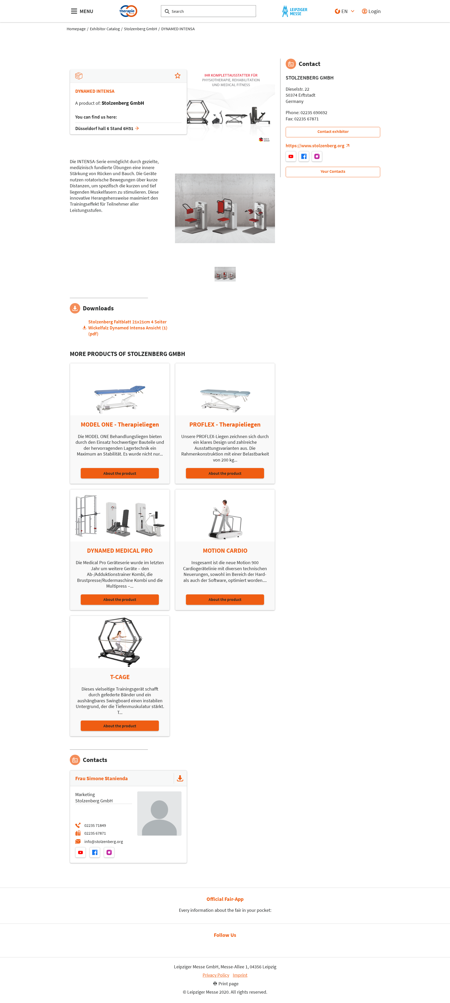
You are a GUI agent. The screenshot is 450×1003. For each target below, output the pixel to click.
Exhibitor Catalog (105, 28)
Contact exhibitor (333, 131)
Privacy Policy (216, 975)
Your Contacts (333, 171)
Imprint (240, 975)
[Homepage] (128, 11)
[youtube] (80, 852)
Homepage (76, 28)
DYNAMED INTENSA (178, 28)
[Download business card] (180, 778)
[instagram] (109, 852)
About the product (119, 473)
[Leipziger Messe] (295, 11)
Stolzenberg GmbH (140, 28)
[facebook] (95, 852)
